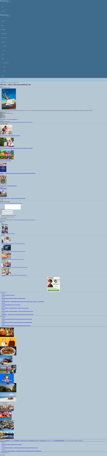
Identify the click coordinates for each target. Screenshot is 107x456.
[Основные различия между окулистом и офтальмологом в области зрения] (6, 242)
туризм (80, 440)
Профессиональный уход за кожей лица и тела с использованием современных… (14, 275)
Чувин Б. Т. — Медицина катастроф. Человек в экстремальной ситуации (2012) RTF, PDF (17, 173)
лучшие (16, 440)
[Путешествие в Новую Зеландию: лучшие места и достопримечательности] (7, 438)
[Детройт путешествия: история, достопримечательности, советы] (7, 410)
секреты (70, 440)
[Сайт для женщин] (5, 2)
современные (76, 440)
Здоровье (3, 29)
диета (10, 440)
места (19, 440)
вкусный (3, 440)
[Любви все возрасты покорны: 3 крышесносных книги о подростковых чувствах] (7, 146)
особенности (23, 440)
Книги (4, 82)
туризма (82, 440)
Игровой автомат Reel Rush (5, 160)
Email (1, 212)
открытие (32, 440)
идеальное (13, 440)
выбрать (7, 440)
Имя (1, 210)
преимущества (37, 440)
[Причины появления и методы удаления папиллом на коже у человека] (6, 258)
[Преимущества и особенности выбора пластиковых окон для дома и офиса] (6, 250)
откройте (28, 440)
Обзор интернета (6, 62)
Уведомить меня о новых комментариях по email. (8, 215)
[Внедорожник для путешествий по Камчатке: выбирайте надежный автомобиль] (6, 364)
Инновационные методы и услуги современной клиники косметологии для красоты (14, 267)
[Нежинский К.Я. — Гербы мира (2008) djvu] (3, 184)
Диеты (4, 50)
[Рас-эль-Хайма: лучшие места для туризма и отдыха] (8, 401)
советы (72, 440)
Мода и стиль (4, 37)
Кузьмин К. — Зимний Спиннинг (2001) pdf (8, 233)
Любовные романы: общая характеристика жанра (10, 135)
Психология (4, 33)
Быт (2, 25)
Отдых (3, 54)
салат (68, 440)
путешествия (57, 440)
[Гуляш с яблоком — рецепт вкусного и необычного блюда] (8, 355)
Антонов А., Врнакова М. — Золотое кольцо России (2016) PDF (12, 198)
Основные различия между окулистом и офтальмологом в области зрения (13, 243)
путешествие (52, 440)
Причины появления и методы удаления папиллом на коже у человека (13, 259)
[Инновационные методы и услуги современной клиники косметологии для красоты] (6, 266)
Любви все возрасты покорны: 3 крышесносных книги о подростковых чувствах (16, 148)
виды (0, 440)
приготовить (42, 440)
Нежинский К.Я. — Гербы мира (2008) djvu (8, 185)
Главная (1, 82)
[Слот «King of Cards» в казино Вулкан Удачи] (7, 382)
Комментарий (2, 209)
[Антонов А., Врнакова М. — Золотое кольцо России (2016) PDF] (3, 196)
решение (65, 440)
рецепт (62, 440)
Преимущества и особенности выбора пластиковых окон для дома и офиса (13, 251)
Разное (3, 58)
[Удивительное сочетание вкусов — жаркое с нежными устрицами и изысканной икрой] (7, 429)
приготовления (47, 440)
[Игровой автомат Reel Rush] (7, 159)
